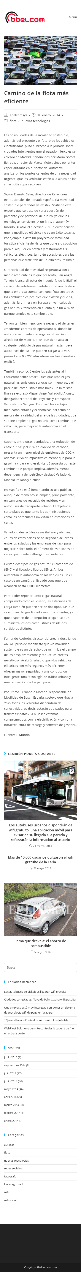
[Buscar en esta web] (40, 967)
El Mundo (23, 735)
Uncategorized (13, 1184)
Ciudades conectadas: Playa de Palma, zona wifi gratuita (40, 999)
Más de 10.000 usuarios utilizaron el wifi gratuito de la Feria (40, 859)
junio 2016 (10, 1057)
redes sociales (13, 1168)
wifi (6, 1192)
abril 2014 (10, 1097)
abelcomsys (18, 115)
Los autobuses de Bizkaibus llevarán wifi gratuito (35, 992)
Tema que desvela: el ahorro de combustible (40, 943)
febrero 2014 (12, 1113)
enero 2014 (11, 1121)
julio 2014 (10, 1073)
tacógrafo (10, 1176)
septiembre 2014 (14, 1065)
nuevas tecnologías (36, 121)
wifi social (10, 1200)
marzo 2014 (11, 1105)
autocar (9, 1145)
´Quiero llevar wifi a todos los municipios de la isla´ (37, 1020)
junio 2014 (10, 1081)
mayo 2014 (11, 1089)
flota (13, 121)
